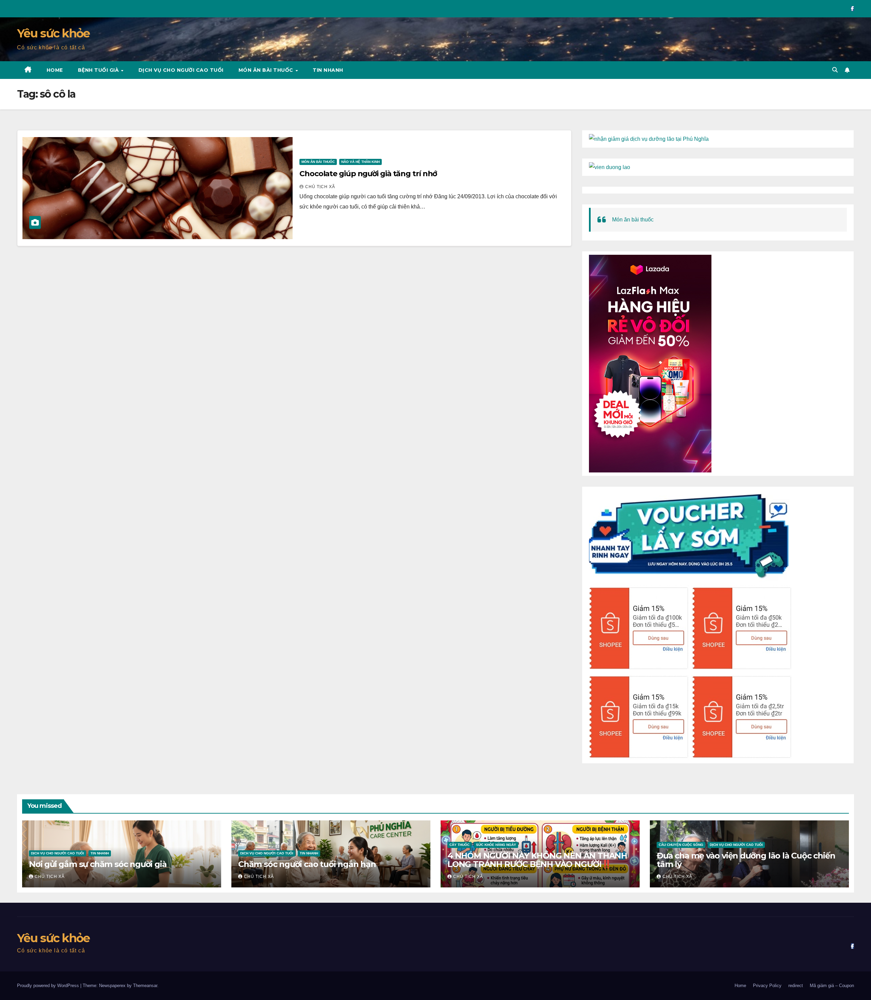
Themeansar (145, 985)
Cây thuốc (459, 845)
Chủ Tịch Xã (320, 186)
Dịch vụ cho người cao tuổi (181, 70)
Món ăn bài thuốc (267, 70)
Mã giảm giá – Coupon (832, 985)
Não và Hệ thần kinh (360, 162)
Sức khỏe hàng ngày (496, 845)
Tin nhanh (328, 70)
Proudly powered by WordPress (48, 985)
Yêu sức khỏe (53, 33)
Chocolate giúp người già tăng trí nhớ (368, 173)
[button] (835, 70)
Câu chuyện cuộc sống (681, 845)
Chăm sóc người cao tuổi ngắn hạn (307, 864)
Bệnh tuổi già (99, 70)
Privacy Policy (767, 985)
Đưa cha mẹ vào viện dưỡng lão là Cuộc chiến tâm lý (746, 860)
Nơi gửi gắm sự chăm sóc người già (97, 864)
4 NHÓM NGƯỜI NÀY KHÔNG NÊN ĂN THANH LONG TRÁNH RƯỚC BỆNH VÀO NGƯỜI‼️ (537, 860)
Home (55, 70)
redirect (795, 985)
